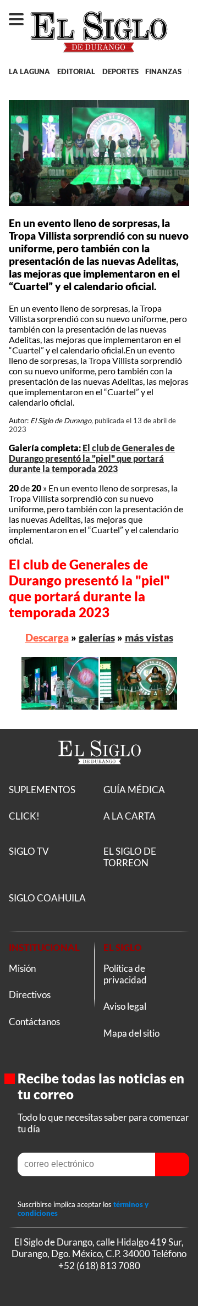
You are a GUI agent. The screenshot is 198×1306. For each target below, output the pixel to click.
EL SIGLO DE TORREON (129, 856)
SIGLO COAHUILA (47, 898)
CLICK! (24, 816)
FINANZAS (163, 71)
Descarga (47, 637)
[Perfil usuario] (183, 14)
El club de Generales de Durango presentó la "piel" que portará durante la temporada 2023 (92, 458)
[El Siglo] (99, 777)
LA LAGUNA (29, 71)
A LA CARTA (129, 816)
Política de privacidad (125, 974)
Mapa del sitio (131, 1033)
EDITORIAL (76, 71)
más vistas (149, 637)
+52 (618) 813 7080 (99, 1265)
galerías (97, 637)
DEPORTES (120, 71)
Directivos (30, 994)
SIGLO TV (29, 851)
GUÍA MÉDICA (134, 789)
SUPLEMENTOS (42, 789)
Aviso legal (124, 1006)
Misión (22, 968)
